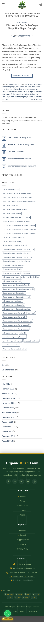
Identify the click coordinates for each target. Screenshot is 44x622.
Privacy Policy (22, 549)
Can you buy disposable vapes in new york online (19, 229)
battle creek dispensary (11, 189)
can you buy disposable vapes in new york (17, 221)
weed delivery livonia (31, 341)
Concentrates (22, 505)
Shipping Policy (23, 539)
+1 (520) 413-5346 (24, 564)
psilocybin (23, 333)
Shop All (23, 496)
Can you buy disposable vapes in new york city (19, 225)
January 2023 (7, 422)
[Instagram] (14, 481)
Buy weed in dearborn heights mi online (16, 217)
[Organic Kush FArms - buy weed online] (22, 4)
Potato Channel (18, 576)
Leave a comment (36, 99)
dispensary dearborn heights (12, 269)
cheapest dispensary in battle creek (15, 245)
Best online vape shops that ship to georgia (17, 197)
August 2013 (7, 441)
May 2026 (6, 384)
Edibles (23, 510)
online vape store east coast (12, 301)
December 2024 (8, 398)
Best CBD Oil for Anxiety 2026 (21, 144)
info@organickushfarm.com (24, 568)
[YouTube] (28, 481)
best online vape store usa (28, 89)
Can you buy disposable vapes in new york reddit (19, 233)
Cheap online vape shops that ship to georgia (17, 92)
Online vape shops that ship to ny (14, 293)
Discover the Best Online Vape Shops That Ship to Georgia (22, 27)
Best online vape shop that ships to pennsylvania (19, 201)
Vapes (22, 515)
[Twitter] (21, 481)
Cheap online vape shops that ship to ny (16, 253)
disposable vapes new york (12, 273)
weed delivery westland (11, 345)
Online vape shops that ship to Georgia (24, 94)
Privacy (23, 611)
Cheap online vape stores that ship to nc (16, 261)
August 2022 (7, 431)
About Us (22, 530)
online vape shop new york (12, 281)
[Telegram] (34, 481)
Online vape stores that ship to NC (15, 317)
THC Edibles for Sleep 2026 (19, 137)
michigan (26, 273)
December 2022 (8, 426)
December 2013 (8, 436)
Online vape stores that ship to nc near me (17, 321)
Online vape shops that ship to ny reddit (16, 297)
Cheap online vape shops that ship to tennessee (19, 257)
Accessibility (33, 611)
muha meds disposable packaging (22, 166)
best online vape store (24, 87)
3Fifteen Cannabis (16, 151)
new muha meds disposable (19, 158)
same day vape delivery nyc (12, 341)
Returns (23, 544)
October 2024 (8, 407)
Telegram (30, 576)
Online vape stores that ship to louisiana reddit (19, 313)
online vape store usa (10, 333)
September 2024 (9, 412)
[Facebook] (8, 481)
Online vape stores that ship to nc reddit (16, 325)
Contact (23, 535)
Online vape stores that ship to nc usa (16, 329)
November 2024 (9, 403)
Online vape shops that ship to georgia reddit (17, 97)
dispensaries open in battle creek (14, 265)
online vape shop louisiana (30, 277)
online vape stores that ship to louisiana (16, 309)
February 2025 (8, 389)
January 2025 (7, 393)
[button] (3, 4)
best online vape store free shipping (15, 209)
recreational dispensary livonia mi (14, 337)
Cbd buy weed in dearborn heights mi (15, 237)
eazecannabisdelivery (22, 36)
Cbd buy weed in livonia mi (12, 241)
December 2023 (8, 417)
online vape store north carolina (14, 305)
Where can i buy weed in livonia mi (15, 349)
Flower (22, 501)
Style (4, 365)
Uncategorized (22, 22)
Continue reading (22, 76)
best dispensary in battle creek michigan (17, 193)
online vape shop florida (11, 277)
